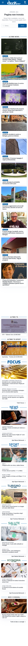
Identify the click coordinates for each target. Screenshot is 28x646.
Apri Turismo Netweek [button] (17, 519)
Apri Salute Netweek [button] (18, 556)
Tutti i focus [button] (20, 403)
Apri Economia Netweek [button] (16, 593)
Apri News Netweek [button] (18, 440)
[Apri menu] (2, 2)
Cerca (22, 25)
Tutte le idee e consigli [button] (17, 622)
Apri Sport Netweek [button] (18, 481)
